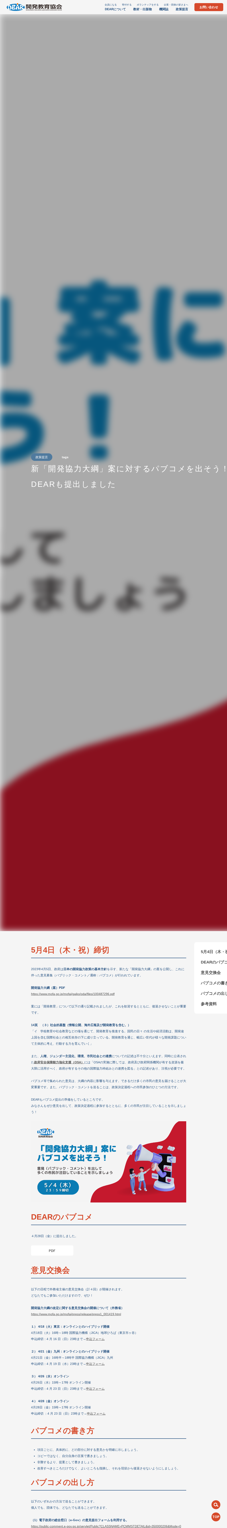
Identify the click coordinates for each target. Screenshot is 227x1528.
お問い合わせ (209, 7)
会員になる (111, 4)
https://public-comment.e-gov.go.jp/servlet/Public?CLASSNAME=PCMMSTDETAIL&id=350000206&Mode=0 (106, 1526)
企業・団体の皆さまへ (176, 4)
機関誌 (163, 9)
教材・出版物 (142, 9)
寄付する (127, 4)
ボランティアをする (148, 4)
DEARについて (115, 9)
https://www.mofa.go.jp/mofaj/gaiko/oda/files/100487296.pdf (73, 994)
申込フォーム (95, 1339)
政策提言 (182, 9)
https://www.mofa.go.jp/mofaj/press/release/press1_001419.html (76, 1314)
